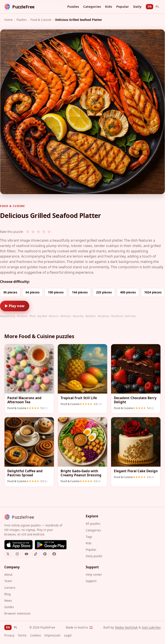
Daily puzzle (94, 556)
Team (8, 581)
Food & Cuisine (41, 20)
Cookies (35, 635)
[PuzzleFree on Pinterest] (45, 554)
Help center (94, 574)
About (8, 574)
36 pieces (10, 292)
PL (157, 6)
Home (8, 20)
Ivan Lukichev (151, 627)
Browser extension (17, 613)
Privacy (9, 635)
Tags (89, 537)
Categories (92, 6)
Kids (108, 6)
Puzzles (73, 6)
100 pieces (56, 292)
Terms (22, 635)
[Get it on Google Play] (51, 544)
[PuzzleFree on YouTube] (26, 554)
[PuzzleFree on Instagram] (17, 554)
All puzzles (93, 523)
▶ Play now (14, 306)
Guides (9, 607)
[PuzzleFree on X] (8, 554)
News (8, 600)
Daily (137, 6)
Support (91, 581)
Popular (122, 6)
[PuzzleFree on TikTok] (35, 554)
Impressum (52, 635)
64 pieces (33, 292)
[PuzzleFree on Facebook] (54, 554)
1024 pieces (153, 292)
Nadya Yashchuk (126, 627)
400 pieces (128, 292)
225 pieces (104, 292)
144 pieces (80, 292)
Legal (68, 635)
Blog (7, 594)
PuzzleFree (23, 7)
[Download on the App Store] (18, 544)
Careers (9, 588)
